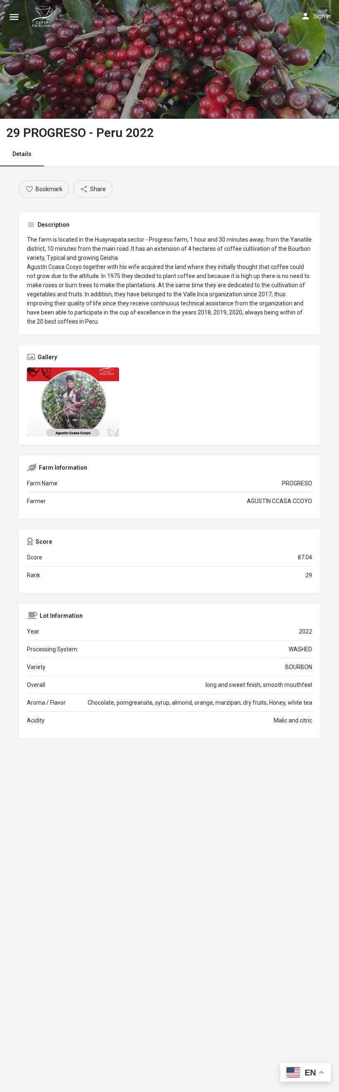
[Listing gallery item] (73, 402)
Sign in (322, 16)
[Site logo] (43, 16)
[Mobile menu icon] (14, 17)
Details (21, 154)
